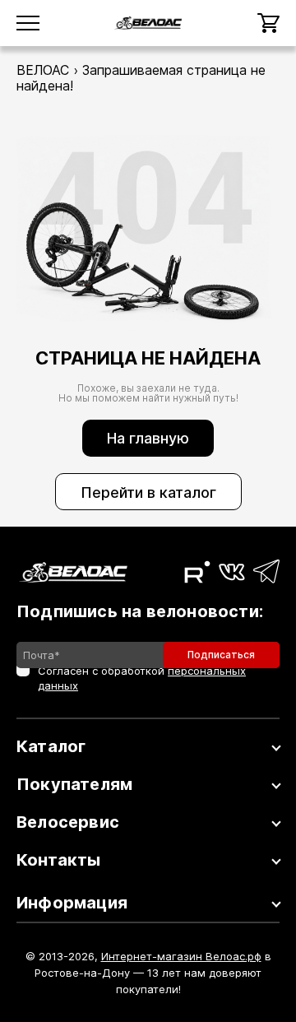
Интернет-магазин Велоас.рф (181, 956)
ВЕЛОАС (42, 70)
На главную (148, 438)
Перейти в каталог (148, 492)
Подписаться (221, 654)
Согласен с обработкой (142, 678)
